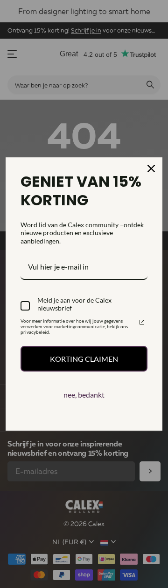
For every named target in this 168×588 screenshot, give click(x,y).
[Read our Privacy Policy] (141, 322)
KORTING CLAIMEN (84, 358)
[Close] (151, 168)
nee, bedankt (84, 394)
